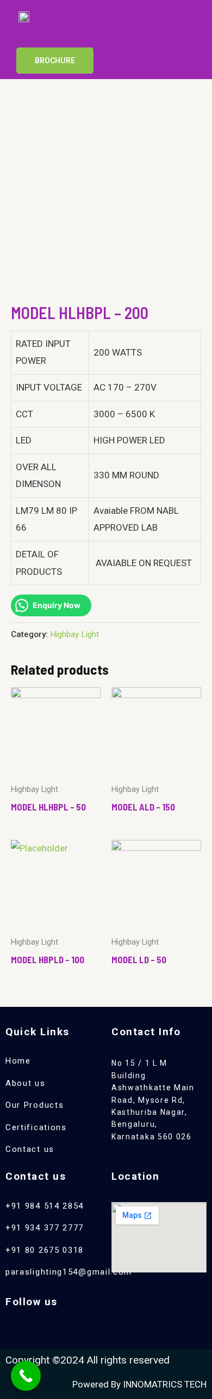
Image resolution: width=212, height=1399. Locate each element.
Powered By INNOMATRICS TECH (139, 1384)
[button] (172, 26)
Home (18, 1061)
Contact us (29, 1149)
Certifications (36, 1127)
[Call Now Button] (26, 1376)
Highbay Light (74, 634)
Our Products (34, 1105)
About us (25, 1083)
